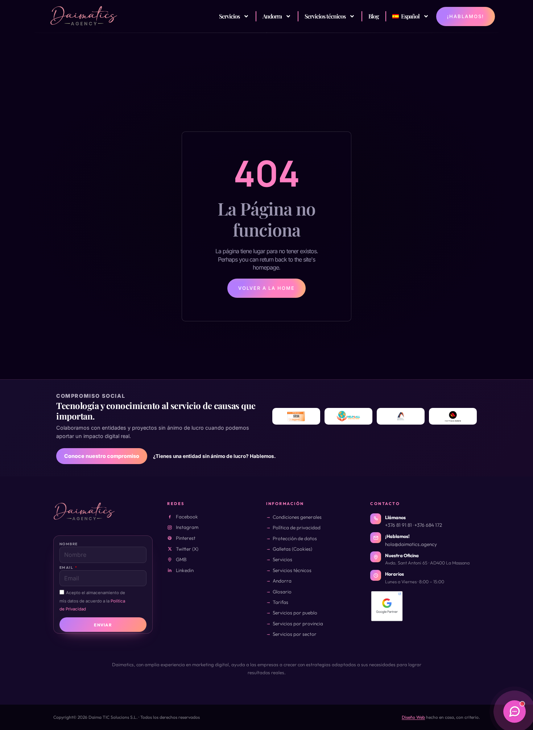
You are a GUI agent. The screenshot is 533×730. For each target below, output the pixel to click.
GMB (181, 559)
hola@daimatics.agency (411, 544)
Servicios (229, 16)
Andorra (272, 16)
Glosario (282, 591)
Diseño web (413, 717)
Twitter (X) (187, 549)
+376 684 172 (428, 525)
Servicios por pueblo (295, 612)
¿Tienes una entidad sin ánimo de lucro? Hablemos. (214, 456)
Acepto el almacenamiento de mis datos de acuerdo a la (92, 601)
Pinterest (185, 538)
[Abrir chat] (514, 711)
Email (66, 567)
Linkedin (185, 570)
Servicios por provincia (298, 623)
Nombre (68, 544)
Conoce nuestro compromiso (101, 456)
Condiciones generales (297, 517)
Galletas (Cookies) (292, 549)
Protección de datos (295, 538)
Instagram (187, 527)
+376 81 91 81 (398, 525)
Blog (373, 16)
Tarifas (280, 602)
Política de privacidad (297, 527)
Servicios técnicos (325, 16)
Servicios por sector (295, 634)
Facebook (187, 516)
